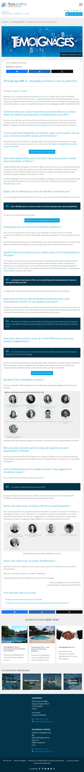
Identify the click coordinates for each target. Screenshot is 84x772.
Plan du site (7, 761)
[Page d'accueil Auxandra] (14, 7)
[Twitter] (77, 11)
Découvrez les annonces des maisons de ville (24, 599)
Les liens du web (72, 761)
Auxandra (34, 769)
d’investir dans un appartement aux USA (39, 99)
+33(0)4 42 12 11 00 (21, 14)
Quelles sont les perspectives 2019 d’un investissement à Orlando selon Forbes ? (38, 603)
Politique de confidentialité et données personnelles (46, 761)
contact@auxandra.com (43, 721)
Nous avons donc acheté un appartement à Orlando (24, 365)
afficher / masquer (20, 91)
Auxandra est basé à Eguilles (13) (38, 125)
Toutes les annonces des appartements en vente (42, 220)
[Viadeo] (71, 11)
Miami (27, 307)
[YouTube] (74, 11)
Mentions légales (20, 761)
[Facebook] (65, 11)
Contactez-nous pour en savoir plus (42, 152)
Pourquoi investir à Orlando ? (42, 373)
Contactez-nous (75, 14)
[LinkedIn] (68, 11)
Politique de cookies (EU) (42, 763)
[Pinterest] (80, 11)
